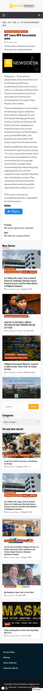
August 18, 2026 (27, 289)
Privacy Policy (9, 652)
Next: (17, 234)
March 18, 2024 (30, 372)
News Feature (22, 541)
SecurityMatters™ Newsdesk (14, 331)
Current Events (10, 269)
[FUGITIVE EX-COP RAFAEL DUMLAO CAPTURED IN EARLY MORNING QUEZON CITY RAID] (21, 306)
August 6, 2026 (27, 557)
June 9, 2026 (29, 331)
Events (7, 624)
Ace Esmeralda (10, 467)
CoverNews (22, 687)
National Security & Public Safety (16, 32)
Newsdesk (33, 272)
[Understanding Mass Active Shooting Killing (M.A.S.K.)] (21, 614)
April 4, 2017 (13, 42)
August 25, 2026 (22, 467)
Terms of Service (9, 663)
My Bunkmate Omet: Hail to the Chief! (19, 592)
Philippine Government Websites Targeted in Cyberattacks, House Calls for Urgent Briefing (21, 367)
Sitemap (6, 657)
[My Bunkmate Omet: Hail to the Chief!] (21, 576)
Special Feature (10, 586)
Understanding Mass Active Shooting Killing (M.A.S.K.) (21, 631)
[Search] (39, 15)
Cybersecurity (22, 355)
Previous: (18, 226)
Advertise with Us (10, 668)
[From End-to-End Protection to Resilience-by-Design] (21, 445)
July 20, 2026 (22, 595)
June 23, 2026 (27, 636)
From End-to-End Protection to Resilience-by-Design (21, 462)
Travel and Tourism (11, 455)
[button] (4, 688)
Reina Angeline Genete (13, 289)
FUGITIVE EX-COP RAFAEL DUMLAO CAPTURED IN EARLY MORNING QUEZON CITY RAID (19, 325)
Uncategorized (25, 455)
